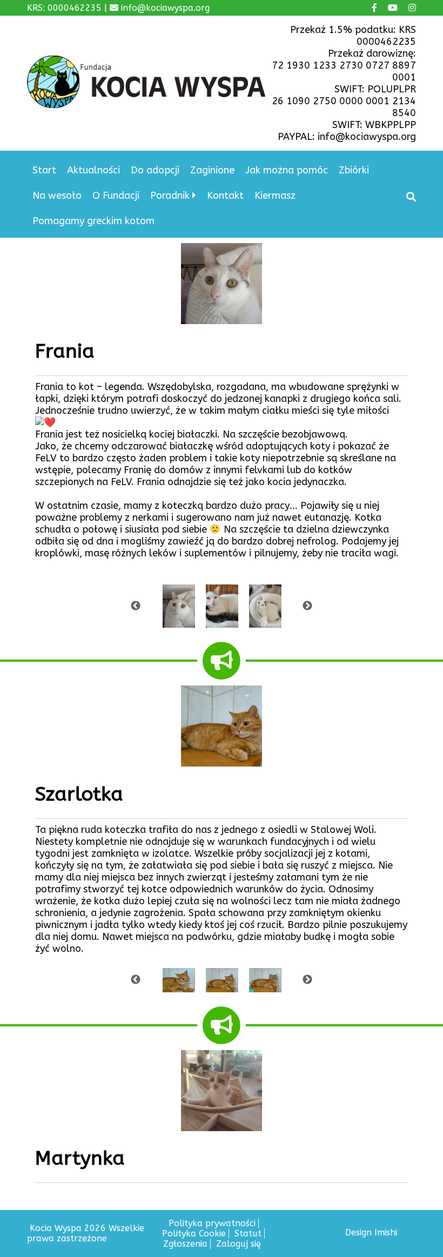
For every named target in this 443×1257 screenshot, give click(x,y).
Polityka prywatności (212, 1223)
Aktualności (93, 170)
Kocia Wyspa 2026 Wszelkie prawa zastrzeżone (85, 1233)
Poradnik (170, 195)
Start (44, 170)
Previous (135, 606)
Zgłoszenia (185, 1244)
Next (307, 606)
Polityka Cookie (194, 1233)
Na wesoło (57, 195)
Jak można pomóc (286, 170)
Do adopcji (155, 170)
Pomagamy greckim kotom (93, 221)
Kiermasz (275, 195)
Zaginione (212, 170)
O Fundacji (115, 195)
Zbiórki (354, 170)
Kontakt (225, 195)
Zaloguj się (238, 1244)
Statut (247, 1233)
